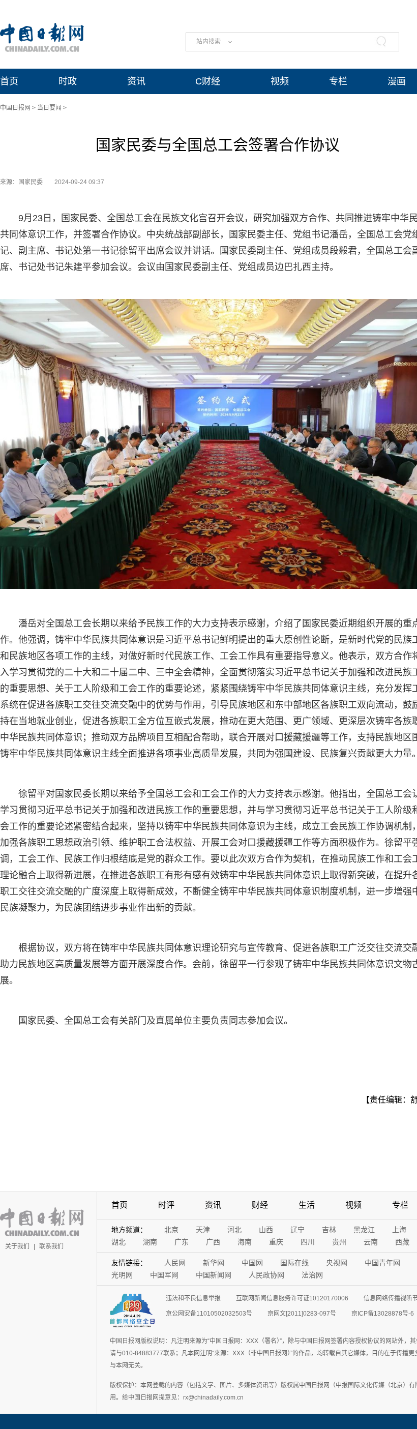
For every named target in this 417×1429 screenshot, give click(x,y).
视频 (280, 81)
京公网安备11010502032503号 (209, 1313)
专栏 (338, 81)
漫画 (397, 81)
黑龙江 (364, 1230)
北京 (171, 1230)
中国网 (252, 1263)
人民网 (175, 1263)
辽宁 (297, 1230)
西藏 (402, 1242)
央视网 (336, 1263)
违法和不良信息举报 (193, 1298)
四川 (308, 1242)
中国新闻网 (213, 1275)
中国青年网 (382, 1263)
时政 (67, 81)
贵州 (339, 1242)
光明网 (122, 1275)
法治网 (312, 1275)
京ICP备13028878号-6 (382, 1313)
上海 (399, 1230)
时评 (166, 1205)
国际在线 (294, 1263)
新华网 (213, 1263)
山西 (266, 1230)
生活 (307, 1205)
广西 (213, 1242)
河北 (234, 1230)
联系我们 (51, 1246)
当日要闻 (49, 107)
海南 (244, 1242)
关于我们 (17, 1246)
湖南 (150, 1242)
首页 (9, 81)
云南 (371, 1242)
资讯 (136, 81)
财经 (260, 1205)
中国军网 (164, 1275)
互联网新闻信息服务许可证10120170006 (292, 1298)
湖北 (118, 1242)
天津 (203, 1230)
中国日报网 (15, 107)
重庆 (276, 1242)
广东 (181, 1242)
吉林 (329, 1230)
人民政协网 (266, 1275)
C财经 (207, 81)
